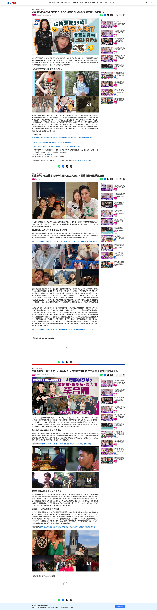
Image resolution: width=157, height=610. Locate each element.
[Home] (11, 2)
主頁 (33, 9)
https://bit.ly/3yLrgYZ (84, 160)
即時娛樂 (41, 9)
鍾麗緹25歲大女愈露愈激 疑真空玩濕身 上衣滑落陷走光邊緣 (51, 143)
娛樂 (36, 9)
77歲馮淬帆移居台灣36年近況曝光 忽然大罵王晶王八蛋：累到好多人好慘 (56, 146)
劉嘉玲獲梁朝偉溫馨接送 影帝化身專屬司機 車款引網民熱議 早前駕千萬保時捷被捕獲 (67, 527)
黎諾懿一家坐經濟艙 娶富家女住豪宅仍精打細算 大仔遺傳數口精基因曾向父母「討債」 (67, 329)
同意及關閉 (120, 606)
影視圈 (115, 25)
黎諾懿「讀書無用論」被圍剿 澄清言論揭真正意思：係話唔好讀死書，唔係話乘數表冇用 (68, 241)
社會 (115, 76)
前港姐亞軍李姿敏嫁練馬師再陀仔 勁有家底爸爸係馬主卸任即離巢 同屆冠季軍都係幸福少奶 (62, 137)
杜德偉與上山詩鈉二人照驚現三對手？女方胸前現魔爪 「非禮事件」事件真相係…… (66, 444)
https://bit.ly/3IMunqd (45, 154)
